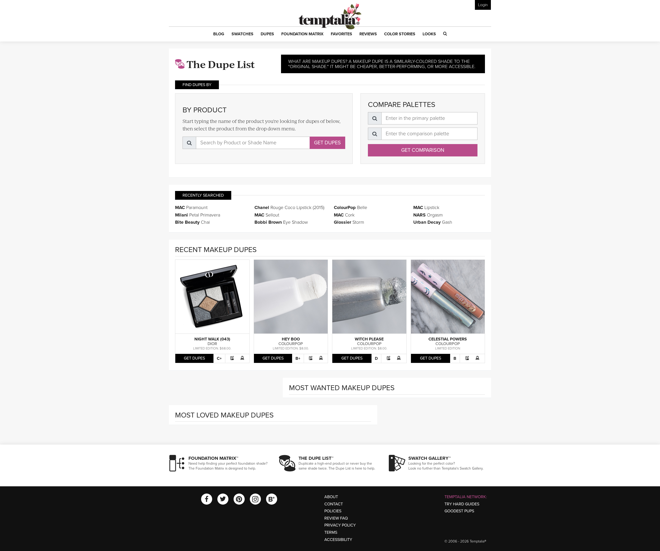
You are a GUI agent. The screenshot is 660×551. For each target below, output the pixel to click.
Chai (192, 222)
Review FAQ (336, 518)
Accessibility (338, 539)
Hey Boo (291, 339)
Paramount (191, 207)
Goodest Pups (459, 511)
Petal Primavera (197, 215)
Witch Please (369, 339)
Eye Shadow (281, 222)
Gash (432, 222)
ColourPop (290, 343)
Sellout (266, 215)
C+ (219, 358)
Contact (333, 504)
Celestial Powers (447, 339)
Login (483, 4)
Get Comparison (422, 150)
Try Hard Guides (461, 504)
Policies (332, 511)
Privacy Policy (340, 525)
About (331, 496)
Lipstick (426, 207)
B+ (297, 358)
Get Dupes (327, 143)
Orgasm (428, 215)
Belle (350, 207)
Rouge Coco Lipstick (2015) (289, 207)
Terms (330, 532)
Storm (349, 222)
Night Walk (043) (212, 339)
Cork (344, 215)
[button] (218, 34)
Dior (212, 343)
